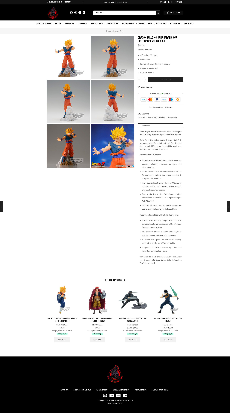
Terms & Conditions (160, 390)
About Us (64, 390)
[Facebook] (71, 12)
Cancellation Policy (121, 390)
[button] (83, 2)
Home (108, 31)
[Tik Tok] (84, 12)
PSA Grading (161, 23)
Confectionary (128, 23)
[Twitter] (79, 12)
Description (146, 126)
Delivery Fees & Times (82, 390)
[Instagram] (75, 12)
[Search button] (158, 13)
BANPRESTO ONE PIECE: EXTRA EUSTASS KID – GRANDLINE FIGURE (97, 319)
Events (141, 23)
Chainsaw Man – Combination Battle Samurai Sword (132, 319)
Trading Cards (97, 23)
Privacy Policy (141, 390)
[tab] (160, 126)
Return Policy (102, 390)
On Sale (58, 23)
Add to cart (166, 79)
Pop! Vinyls (82, 23)
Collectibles (112, 23)
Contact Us (189, 23)
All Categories (45, 23)
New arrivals (172, 117)
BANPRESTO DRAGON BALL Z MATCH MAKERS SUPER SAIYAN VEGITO (62, 319)
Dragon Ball (118, 31)
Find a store (175, 23)
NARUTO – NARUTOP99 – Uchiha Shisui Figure (168, 319)
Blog (150, 23)
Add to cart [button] (62, 340)
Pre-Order (69, 23)
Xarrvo (119, 403)
